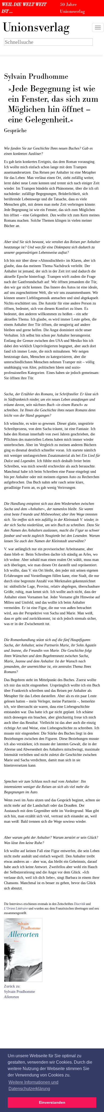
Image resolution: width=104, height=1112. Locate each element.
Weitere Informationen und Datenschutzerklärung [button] (33, 1085)
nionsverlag (36, 27)
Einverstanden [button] (52, 1102)
